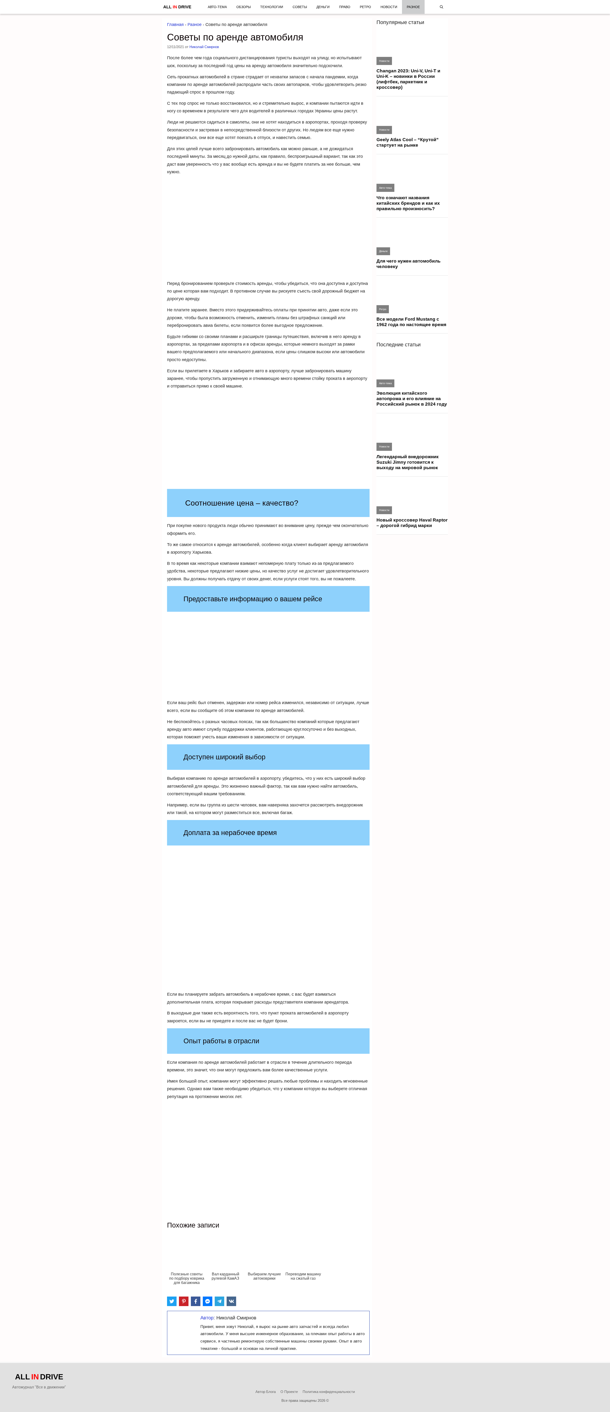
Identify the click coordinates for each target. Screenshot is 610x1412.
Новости (389, 7)
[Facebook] (195, 1301)
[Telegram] (219, 1301)
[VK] (231, 1301)
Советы (300, 7)
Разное (413, 7)
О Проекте (289, 1392)
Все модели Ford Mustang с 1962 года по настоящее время (411, 322)
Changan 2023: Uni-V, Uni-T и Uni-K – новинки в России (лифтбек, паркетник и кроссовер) (408, 79)
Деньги (323, 7)
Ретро (365, 7)
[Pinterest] (183, 1301)
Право (344, 7)
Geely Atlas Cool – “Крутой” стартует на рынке (407, 142)
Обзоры (243, 7)
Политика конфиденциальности (329, 1392)
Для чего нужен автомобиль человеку (408, 264)
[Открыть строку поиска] (441, 7)
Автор (207, 1317)
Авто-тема (217, 7)
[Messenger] (207, 1301)
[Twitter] (172, 1301)
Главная (175, 24)
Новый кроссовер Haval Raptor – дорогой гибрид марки (411, 522)
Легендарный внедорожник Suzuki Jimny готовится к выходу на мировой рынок (407, 462)
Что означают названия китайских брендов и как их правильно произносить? (408, 203)
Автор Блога (265, 1392)
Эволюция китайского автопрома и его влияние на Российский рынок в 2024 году (411, 399)
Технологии (271, 7)
